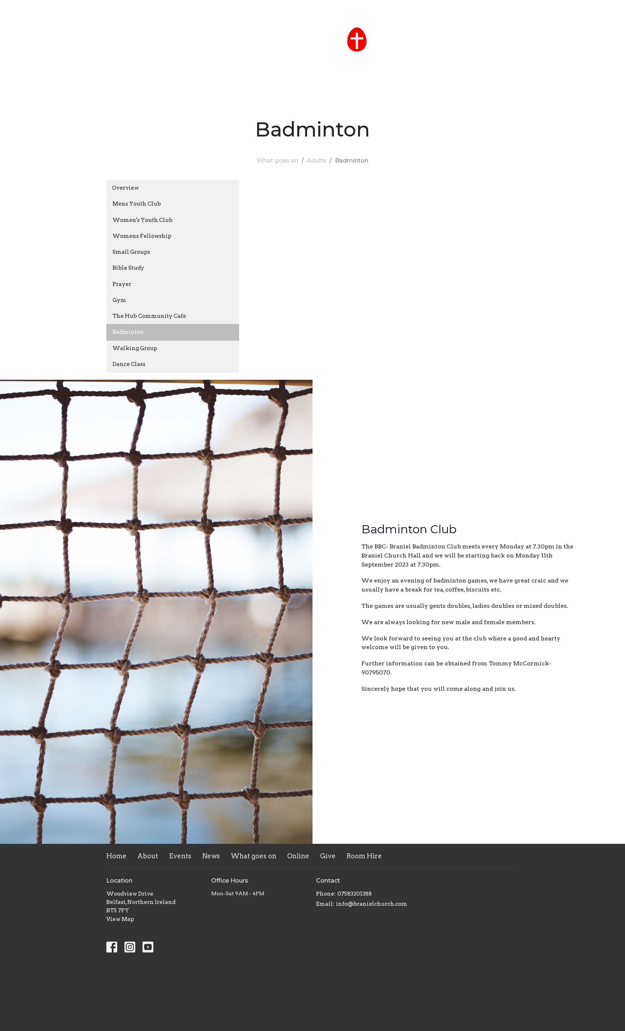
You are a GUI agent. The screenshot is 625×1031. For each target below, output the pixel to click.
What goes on (323, 62)
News (280, 62)
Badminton (128, 332)
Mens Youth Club (136, 204)
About (215, 62)
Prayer (121, 284)
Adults (316, 160)
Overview (125, 188)
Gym (119, 300)
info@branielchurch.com (371, 904)
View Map (120, 919)
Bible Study (128, 268)
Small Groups (131, 252)
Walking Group (134, 348)
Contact (605, 9)
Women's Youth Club (142, 220)
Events (248, 62)
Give (397, 62)
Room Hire (432, 62)
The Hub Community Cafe (149, 316)
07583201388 (354, 894)
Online (368, 62)
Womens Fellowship (141, 236)
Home (185, 62)
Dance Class (128, 364)
